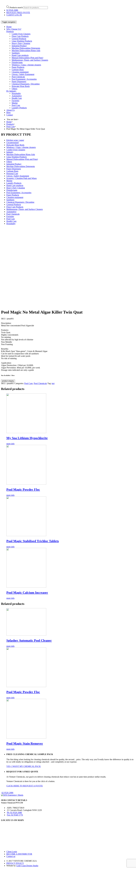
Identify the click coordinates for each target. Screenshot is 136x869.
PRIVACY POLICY (15, 863)
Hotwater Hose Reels (21, 86)
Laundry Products (19, 108)
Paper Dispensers (19, 81)
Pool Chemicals (18, 77)
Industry (9, 152)
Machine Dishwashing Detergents (26, 48)
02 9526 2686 (12, 10)
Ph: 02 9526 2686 (14, 812)
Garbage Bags (18, 69)
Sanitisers (16, 53)
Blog (8, 112)
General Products (19, 38)
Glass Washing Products (22, 41)
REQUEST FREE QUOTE (18, 12)
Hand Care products (20, 55)
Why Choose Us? (13, 29)
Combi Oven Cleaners (21, 34)
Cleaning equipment (20, 72)
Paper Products (18, 67)
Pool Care (16, 105)
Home (9, 27)
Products (10, 31)
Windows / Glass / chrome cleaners (26, 65)
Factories (15, 100)
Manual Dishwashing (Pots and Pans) (27, 58)
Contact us (10, 856)
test (53, 383)
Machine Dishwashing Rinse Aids (26, 50)
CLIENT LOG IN (14, 15)
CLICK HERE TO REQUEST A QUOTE (24, 786)
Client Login (11, 851)
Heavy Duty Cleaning (21, 43)
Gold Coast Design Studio (27, 865)
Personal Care (12, 173)
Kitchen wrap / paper (15, 140)
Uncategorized (12, 142)
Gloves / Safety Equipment (23, 74)
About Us (10, 110)
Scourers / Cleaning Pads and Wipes (21, 178)
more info (10, 444)
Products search (16, 7)
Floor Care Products (20, 36)
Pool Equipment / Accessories (24, 79)
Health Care (17, 98)
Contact (9, 115)
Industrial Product (19, 46)
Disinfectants (17, 62)
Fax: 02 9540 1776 (15, 815)
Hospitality (16, 93)
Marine (15, 103)
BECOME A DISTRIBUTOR (19, 854)
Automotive (17, 96)
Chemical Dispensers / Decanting (26, 84)
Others (14, 89)
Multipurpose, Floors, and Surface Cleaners (30, 60)
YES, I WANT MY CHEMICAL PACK (23, 766)
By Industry (11, 91)
